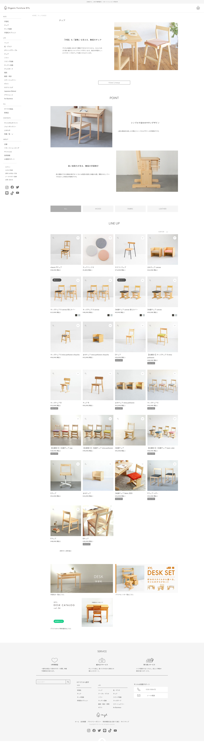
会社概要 (83, 721)
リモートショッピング (11, 148)
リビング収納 (8, 61)
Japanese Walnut (10, 91)
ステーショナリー (10, 80)
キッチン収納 (8, 65)
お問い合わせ (9, 179)
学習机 (6, 21)
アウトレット (8, 95)
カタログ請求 (9, 170)
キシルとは (8, 151)
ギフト (6, 84)
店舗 (5, 144)
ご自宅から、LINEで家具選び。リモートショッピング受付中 (102, 1)
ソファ (6, 57)
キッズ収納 (8, 29)
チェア (6, 25)
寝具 (5, 72)
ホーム (77, 721)
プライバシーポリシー (94, 721)
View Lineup (114, 82)
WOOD (98, 209)
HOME (34, 15)
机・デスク (8, 46)
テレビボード (8, 69)
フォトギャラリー (10, 126)
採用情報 (7, 155)
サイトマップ (125, 721)
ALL (65, 209)
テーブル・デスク (103, 693)
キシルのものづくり (11, 123)
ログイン (7, 167)
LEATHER (162, 209)
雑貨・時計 (8, 76)
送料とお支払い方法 (11, 173)
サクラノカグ (8, 87)
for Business (8, 98)
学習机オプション (10, 32)
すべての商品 (8, 109)
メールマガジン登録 (11, 176)
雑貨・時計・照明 (103, 704)
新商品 (6, 112)
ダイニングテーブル (10, 50)
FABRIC (130, 209)
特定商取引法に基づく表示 (111, 721)
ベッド (6, 43)
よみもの (7, 130)
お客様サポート (9, 159)
